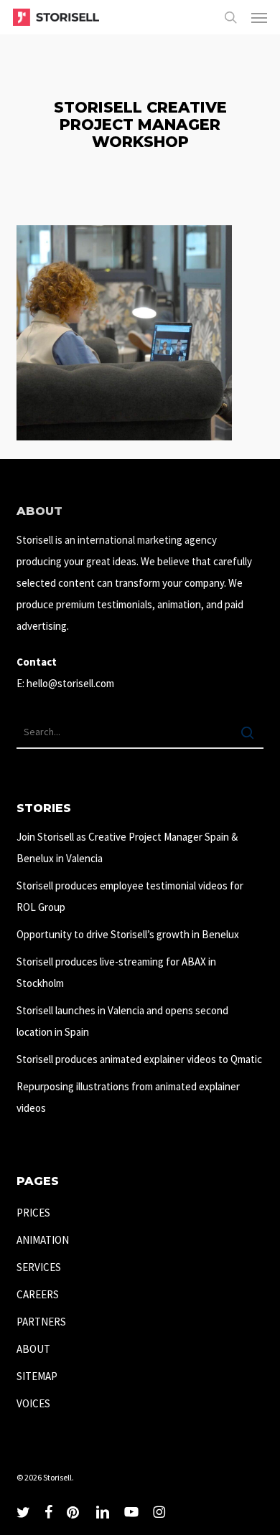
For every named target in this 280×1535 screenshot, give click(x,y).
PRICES (33, 1212)
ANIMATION (43, 1240)
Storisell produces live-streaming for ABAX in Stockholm (116, 972)
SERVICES (39, 1267)
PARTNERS (41, 1321)
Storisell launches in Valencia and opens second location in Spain (122, 1021)
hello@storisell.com (70, 683)
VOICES (33, 1403)
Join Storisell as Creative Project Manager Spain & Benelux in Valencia (127, 847)
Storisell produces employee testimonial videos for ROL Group (130, 896)
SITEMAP (37, 1376)
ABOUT (33, 1349)
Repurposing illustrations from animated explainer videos (128, 1097)
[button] (259, 17)
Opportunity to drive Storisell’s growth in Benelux (128, 934)
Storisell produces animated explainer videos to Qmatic (139, 1059)
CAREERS (38, 1294)
